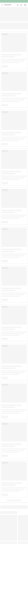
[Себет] (25, 5)
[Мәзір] (2, 5)
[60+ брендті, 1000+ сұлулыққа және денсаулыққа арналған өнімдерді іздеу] (17, 5)
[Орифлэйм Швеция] (8, 5)
